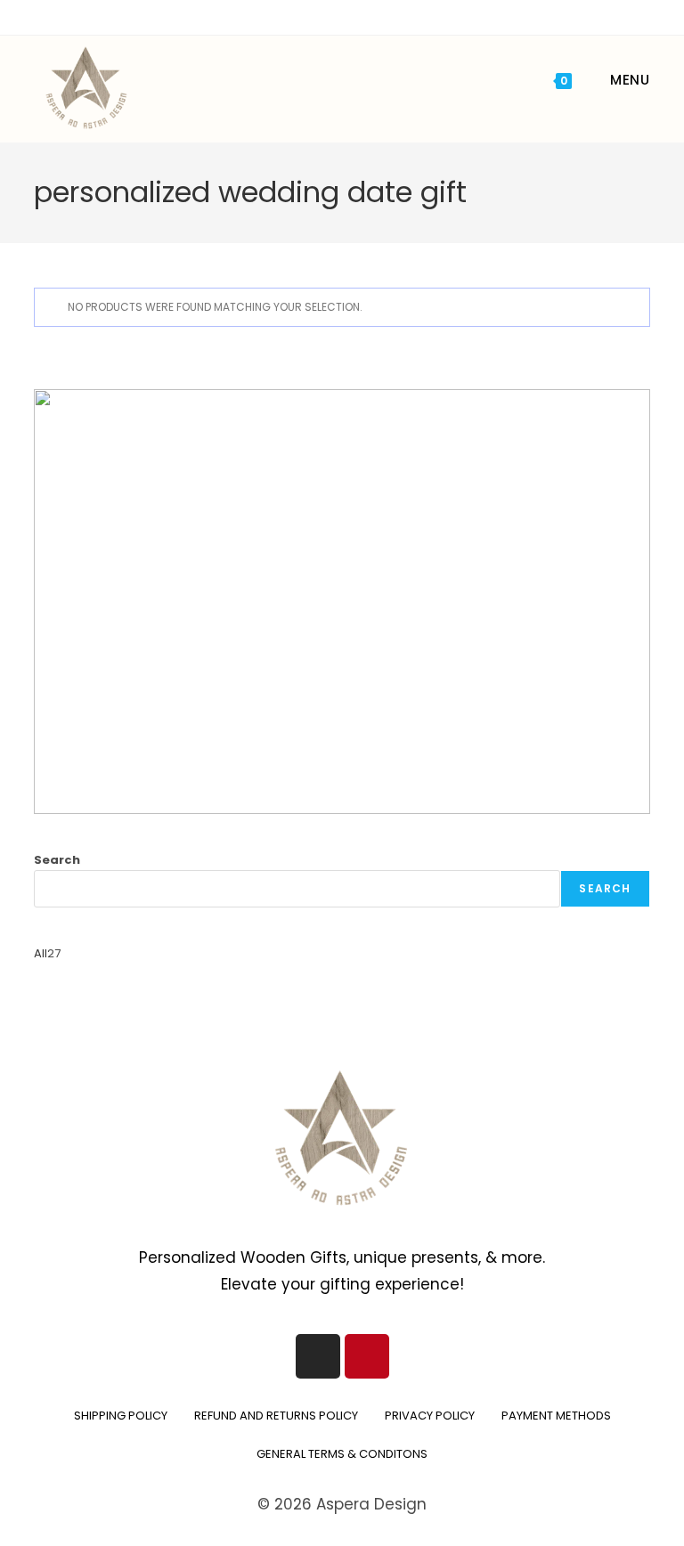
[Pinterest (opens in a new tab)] (330, 15)
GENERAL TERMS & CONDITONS (342, 1453)
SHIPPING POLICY (120, 1415)
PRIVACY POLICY (430, 1415)
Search (57, 859)
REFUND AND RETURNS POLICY (276, 1415)
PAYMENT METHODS (556, 1415)
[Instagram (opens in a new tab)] (350, 15)
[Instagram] (318, 1356)
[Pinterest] (367, 1356)
